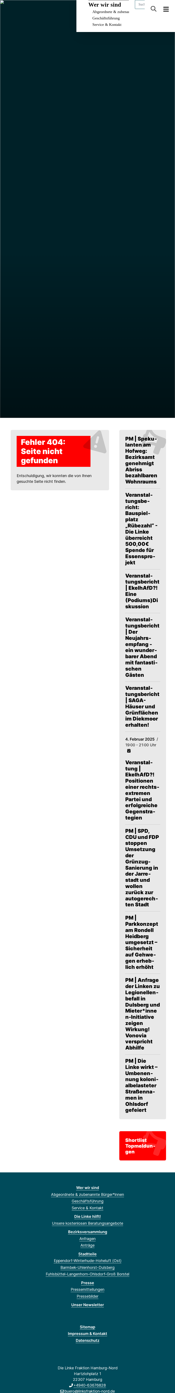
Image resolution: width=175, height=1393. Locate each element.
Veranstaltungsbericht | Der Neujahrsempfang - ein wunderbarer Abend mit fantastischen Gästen (142, 647)
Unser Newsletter (87, 1305)
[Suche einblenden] (153, 9)
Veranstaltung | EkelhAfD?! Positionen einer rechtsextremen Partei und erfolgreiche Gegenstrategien (142, 790)
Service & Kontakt (106, 24)
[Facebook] (8, 9)
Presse (87, 1283)
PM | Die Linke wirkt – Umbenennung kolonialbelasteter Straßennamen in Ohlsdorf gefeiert (142, 1085)
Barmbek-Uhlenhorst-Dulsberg (87, 1267)
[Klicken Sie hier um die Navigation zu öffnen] (166, 9)
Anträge (87, 1245)
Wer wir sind (87, 1187)
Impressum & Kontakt (87, 1333)
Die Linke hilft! (87, 1216)
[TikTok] (29, 9)
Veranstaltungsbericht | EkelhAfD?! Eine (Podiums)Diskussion (142, 591)
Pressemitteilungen (87, 1289)
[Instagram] (22, 9)
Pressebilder (87, 1296)
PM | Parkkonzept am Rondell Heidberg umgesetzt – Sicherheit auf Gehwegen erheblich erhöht (141, 942)
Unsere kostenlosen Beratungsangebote (87, 1223)
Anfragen (87, 1238)
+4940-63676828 (89, 1385)
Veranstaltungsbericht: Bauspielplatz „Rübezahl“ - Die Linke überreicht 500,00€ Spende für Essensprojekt (141, 529)
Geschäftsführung (106, 18)
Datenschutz (87, 1340)
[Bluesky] (15, 9)
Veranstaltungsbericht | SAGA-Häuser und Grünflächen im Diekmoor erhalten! (142, 706)
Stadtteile (87, 1254)
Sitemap (87, 1327)
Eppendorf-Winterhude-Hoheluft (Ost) (87, 1260)
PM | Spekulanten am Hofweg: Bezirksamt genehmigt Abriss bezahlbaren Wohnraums (141, 460)
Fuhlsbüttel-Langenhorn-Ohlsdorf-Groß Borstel (87, 1274)
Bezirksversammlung (87, 1232)
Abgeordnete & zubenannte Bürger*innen (87, 1194)
